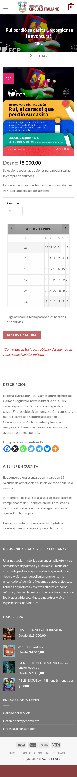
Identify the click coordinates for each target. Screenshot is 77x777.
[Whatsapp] (23, 448)
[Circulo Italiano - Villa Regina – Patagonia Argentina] (38, 7)
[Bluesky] (47, 448)
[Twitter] (31, 448)
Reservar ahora (22, 335)
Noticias (44, 753)
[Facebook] (7, 448)
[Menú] (5, 7)
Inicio (13, 753)
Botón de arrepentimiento (21, 721)
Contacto (60, 753)
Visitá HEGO (51, 759)
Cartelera (28, 753)
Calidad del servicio (17, 713)
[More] (55, 448)
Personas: (13, 203)
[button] (11, 228)
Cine (39, 43)
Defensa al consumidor (19, 728)
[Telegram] (39, 448)
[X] (15, 448)
